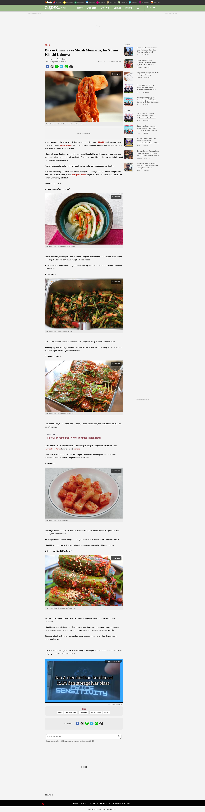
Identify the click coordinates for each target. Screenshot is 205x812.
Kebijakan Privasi (106, 803)
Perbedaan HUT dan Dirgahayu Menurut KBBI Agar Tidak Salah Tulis (146, 62)
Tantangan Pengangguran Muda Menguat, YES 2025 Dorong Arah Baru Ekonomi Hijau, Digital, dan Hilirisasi (147, 100)
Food (47, 45)
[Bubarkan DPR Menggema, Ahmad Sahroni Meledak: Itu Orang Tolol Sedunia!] (128, 170)
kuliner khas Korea (53, 449)
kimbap (77, 449)
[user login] (138, 8)
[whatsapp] (66, 67)
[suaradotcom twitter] (150, 8)
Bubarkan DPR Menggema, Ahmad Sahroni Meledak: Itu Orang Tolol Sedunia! (147, 166)
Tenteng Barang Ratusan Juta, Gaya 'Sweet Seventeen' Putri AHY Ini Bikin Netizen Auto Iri (148, 153)
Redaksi (75, 803)
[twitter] (52, 67)
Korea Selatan (66, 145)
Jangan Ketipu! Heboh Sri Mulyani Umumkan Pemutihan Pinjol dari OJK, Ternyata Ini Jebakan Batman (147, 141)
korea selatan (83, 713)
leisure (117, 8)
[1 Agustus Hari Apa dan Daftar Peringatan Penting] (128, 79)
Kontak (83, 803)
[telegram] (61, 67)
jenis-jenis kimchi (96, 713)
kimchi (101, 142)
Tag (84, 708)
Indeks (128, 8)
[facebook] (47, 67)
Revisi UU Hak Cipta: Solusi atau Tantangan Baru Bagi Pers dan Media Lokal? (147, 50)
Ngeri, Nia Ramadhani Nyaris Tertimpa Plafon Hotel (74, 438)
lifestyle (105, 8)
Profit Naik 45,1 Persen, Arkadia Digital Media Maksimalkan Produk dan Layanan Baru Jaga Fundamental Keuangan (146, 87)
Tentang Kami (93, 803)
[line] (56, 67)
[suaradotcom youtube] (154, 8)
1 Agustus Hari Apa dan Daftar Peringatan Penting (148, 74)
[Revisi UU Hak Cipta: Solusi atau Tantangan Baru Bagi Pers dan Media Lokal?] (128, 54)
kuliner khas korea (71, 713)
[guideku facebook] (147, 8)
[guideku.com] (55, 9)
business (91, 8)
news (80, 8)
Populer (127, 45)
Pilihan (127, 111)
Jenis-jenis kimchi (78, 175)
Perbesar (117, 74)
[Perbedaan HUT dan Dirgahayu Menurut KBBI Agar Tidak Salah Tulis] (128, 67)
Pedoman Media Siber (122, 803)
